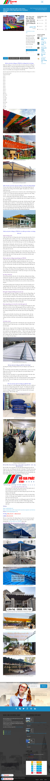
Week (35, 766)
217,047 (39, 768)
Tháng (35, 768)
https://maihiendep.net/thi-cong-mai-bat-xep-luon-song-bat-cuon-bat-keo (19, 509)
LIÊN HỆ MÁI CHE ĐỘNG (39, 754)
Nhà (31, 8)
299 (39, 762)
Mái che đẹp (41, 23)
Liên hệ (45, 779)
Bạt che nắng (41, 29)
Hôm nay (34, 764)
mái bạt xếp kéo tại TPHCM (15, 521)
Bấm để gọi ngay (8, 779)
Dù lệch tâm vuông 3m (44, 60)
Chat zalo (6, 775)
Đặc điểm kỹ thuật (14, 58)
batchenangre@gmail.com (12, 511)
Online (35, 762)
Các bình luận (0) (25, 58)
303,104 (39, 770)
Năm (34, 770)
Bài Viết (41, 779)
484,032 (39, 772)
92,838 (39, 766)
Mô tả (5, 58)
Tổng (35, 772)
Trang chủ (37, 779)
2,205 (39, 764)
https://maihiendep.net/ (8, 508)
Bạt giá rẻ (40, 26)
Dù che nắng (41, 20)
